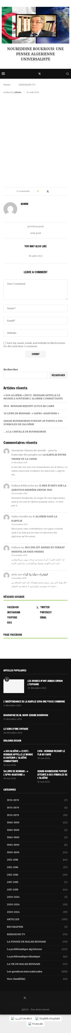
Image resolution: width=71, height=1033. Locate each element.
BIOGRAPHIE (37, 926)
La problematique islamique (37, 956)
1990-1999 (37, 844)
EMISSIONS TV (27, 84)
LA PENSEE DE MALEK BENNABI (37, 941)
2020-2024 (37, 896)
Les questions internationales (37, 971)
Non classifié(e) (37, 978)
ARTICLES (37, 919)
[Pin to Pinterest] (51, 191)
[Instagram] (44, 74)
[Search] (67, 74)
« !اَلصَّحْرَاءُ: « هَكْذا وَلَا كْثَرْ (35, 574)
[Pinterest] (47, 74)
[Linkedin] (51, 74)
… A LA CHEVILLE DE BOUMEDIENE (24, 431)
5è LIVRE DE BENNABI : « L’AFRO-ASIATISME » (31, 413)
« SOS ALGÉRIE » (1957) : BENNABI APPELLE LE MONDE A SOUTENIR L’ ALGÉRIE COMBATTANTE (33, 397)
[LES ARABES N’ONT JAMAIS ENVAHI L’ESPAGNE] (13, 686)
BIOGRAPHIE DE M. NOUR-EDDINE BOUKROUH (25, 715)
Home (7, 84)
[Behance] (59, 74)
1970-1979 (37, 800)
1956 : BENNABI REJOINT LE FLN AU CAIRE (28, 406)
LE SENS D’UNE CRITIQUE (15, 729)
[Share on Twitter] (48, 191)
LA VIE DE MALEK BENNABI (37, 964)
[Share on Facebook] (44, 191)
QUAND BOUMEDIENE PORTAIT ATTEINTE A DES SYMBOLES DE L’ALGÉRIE (33, 422)
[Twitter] (39, 74)
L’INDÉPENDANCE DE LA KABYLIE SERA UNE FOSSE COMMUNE (34, 701)
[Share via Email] (54, 191)
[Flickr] (55, 74)
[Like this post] (40, 191)
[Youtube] (63, 74)
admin (17, 92)
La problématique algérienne (37, 949)
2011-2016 (37, 859)
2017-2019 (37, 882)
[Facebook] (35, 74)
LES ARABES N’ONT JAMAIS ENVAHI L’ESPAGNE (45, 682)
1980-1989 (37, 822)
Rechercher (10, 369)
